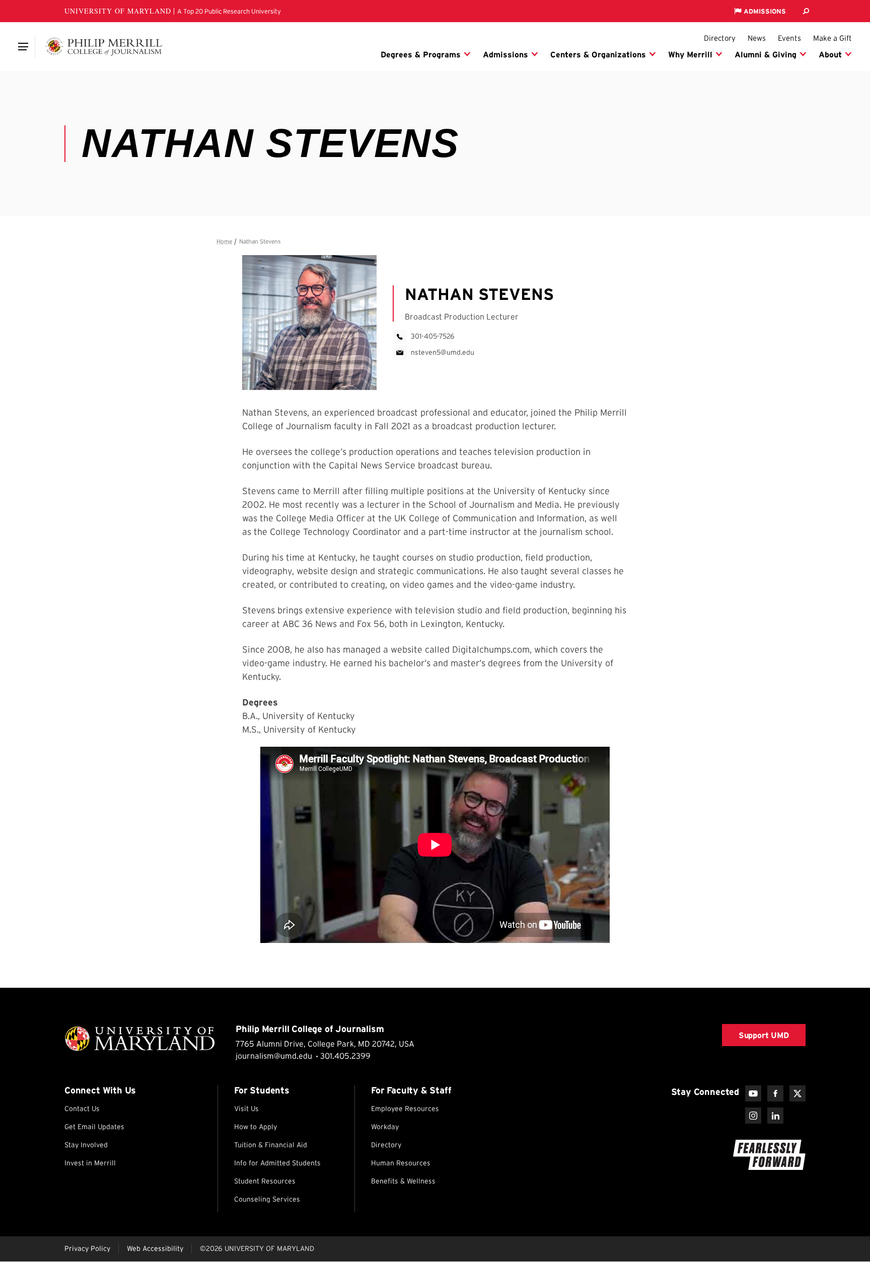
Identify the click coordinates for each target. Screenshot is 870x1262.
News (757, 38)
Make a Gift (832, 38)
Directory (720, 38)
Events (789, 38)
